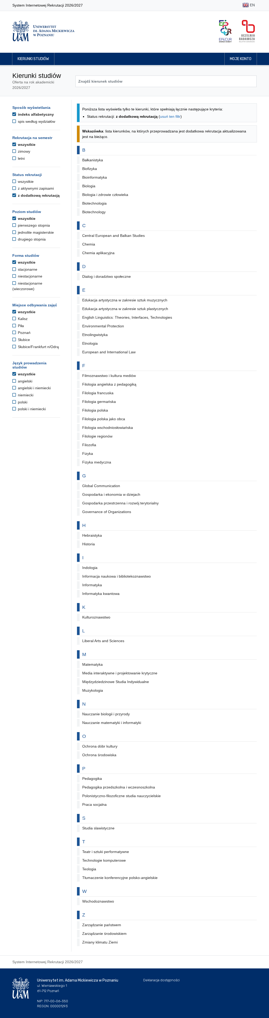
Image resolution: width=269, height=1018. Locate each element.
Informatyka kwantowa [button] (101, 593)
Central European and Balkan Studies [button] (113, 235)
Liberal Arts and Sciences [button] (103, 641)
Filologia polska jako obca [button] (103, 419)
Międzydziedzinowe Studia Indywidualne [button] (115, 682)
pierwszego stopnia (33, 225)
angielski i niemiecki (34, 388)
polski (22, 402)
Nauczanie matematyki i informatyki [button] (111, 723)
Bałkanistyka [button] (92, 160)
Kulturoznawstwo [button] (96, 617)
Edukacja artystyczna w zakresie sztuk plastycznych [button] (125, 309)
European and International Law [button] (109, 352)
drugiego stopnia (31, 239)
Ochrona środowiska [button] (99, 755)
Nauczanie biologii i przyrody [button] (106, 714)
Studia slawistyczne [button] (98, 828)
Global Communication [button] (101, 486)
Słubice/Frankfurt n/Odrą (38, 347)
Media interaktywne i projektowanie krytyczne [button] (119, 673)
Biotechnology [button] (94, 212)
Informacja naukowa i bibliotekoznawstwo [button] (116, 576)
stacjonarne (27, 269)
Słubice (23, 340)
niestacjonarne (29, 276)
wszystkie (26, 144)
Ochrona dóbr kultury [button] (99, 746)
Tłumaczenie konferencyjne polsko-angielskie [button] (120, 878)
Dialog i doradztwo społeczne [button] (106, 276)
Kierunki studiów (33, 59)
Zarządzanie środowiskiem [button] (104, 933)
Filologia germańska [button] (99, 401)
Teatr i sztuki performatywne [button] (105, 852)
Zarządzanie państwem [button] (101, 925)
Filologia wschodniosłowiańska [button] (107, 427)
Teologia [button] (89, 869)
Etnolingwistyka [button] (95, 335)
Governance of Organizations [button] (106, 512)
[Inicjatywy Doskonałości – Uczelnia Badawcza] (247, 31)
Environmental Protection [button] (103, 326)
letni (21, 158)
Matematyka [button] (92, 664)
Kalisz (22, 319)
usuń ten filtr (170, 116)
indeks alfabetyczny (35, 114)
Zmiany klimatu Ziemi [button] (100, 942)
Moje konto (240, 59)
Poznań (23, 333)
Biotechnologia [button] (94, 203)
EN (252, 5)
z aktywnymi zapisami (35, 188)
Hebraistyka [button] (92, 535)
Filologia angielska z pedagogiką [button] (109, 384)
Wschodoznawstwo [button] (98, 901)
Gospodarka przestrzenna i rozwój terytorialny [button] (120, 503)
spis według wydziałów (36, 121)
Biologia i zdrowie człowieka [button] (105, 195)
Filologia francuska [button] (97, 393)
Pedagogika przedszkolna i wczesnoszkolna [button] (118, 787)
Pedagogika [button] (92, 778)
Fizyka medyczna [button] (96, 462)
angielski (24, 381)
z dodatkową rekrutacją (38, 195)
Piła (20, 326)
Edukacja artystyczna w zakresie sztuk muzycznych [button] (124, 300)
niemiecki (25, 395)
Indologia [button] (89, 568)
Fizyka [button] (87, 453)
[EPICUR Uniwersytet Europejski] (225, 31)
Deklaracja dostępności (161, 980)
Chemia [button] (88, 244)
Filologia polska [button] (95, 410)
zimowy (23, 151)
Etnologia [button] (90, 343)
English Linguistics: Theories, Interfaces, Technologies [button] (127, 317)
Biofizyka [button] (89, 169)
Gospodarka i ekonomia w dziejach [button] (111, 494)
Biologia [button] (88, 186)
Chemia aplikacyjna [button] (98, 253)
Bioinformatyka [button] (94, 177)
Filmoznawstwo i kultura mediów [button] (109, 376)
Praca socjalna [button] (94, 804)
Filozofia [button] (89, 445)
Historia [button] (88, 544)
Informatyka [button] (92, 585)
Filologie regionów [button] (97, 436)
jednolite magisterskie (35, 232)
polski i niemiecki (31, 409)
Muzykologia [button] (92, 690)
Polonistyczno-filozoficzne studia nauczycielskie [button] (121, 796)
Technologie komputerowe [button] (104, 860)
